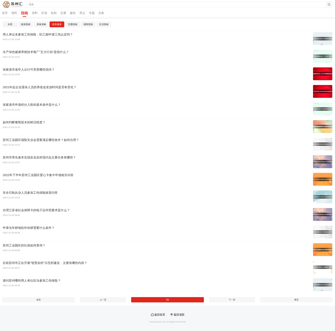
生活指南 (104, 24)
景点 (82, 13)
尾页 (296, 300)
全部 (10, 24)
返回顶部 (179, 314)
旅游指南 (25, 24)
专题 (92, 13)
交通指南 (72, 24)
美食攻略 (41, 24)
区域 (44, 13)
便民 (14, 13)
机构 (54, 13)
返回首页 (159, 314)
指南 (24, 13)
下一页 (232, 300)
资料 (35, 13)
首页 (5, 13)
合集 (101, 13)
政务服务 (57, 24)
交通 (63, 13)
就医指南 (88, 24)
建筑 (73, 13)
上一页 (103, 300)
